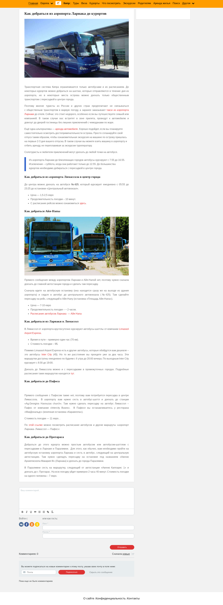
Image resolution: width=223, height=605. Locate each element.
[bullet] (44, 512)
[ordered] (39, 512)
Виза (84, 3)
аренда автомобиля (66, 129)
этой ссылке (36, 425)
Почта (46, 532)
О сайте (88, 598)
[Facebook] (26, 524)
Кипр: (67, 3)
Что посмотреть (111, 3)
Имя (45, 523)
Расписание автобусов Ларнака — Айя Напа (56, 313)
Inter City (47, 354)
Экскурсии (129, 3)
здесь (83, 203)
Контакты (133, 598)
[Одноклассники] (32, 524)
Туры (76, 3)
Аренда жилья (161, 3)
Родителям (144, 3)
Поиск (176, 3)
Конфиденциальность (111, 598)
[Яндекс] (37, 524)
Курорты (95, 3)
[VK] (21, 524)
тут (72, 373)
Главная (33, 3)
